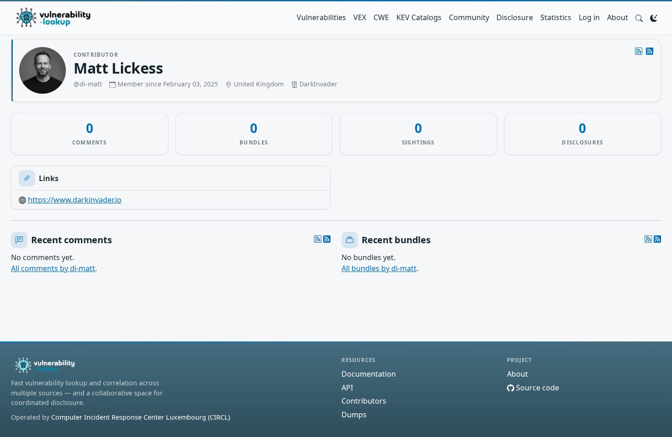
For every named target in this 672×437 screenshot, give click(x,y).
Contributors (363, 401)
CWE (381, 17)
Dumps (354, 415)
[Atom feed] (638, 51)
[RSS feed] (649, 51)
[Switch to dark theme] (653, 17)
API (347, 388)
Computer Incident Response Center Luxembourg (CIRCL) (140, 417)
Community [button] (469, 17)
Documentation (368, 374)
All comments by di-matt (53, 268)
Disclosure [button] (514, 17)
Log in (589, 17)
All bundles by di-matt (378, 268)
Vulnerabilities (321, 17)
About (617, 17)
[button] (639, 17)
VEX (359, 17)
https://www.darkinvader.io (75, 200)
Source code (536, 388)
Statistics (555, 17)
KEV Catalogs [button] (419, 17)
